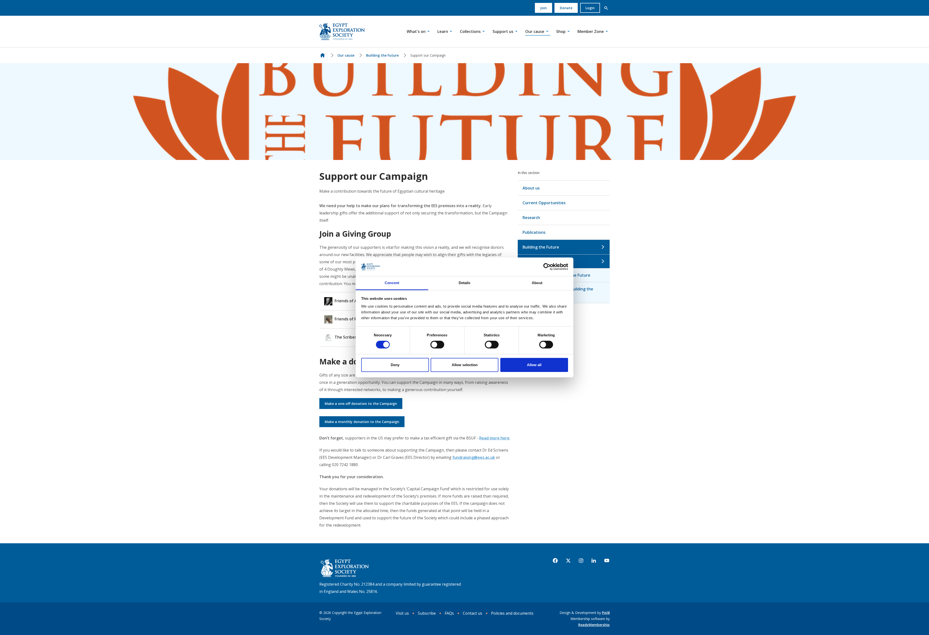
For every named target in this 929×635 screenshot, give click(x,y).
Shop (561, 31)
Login (590, 8)
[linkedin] (594, 561)
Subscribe (427, 613)
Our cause (534, 31)
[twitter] (568, 561)
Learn (442, 31)
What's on (416, 31)
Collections (470, 31)
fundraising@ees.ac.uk (473, 457)
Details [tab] (465, 283)
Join (543, 8)
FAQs (449, 613)
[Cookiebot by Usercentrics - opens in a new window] (547, 266)
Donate (566, 8)
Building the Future (382, 55)
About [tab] (537, 283)
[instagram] (581, 561)
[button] (606, 8)
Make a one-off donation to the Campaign (361, 403)
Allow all (534, 365)
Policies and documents (512, 613)
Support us (503, 31)
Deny (395, 365)
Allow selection (465, 365)
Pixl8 (606, 612)
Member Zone (590, 31)
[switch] (437, 344)
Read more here (494, 438)
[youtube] (607, 561)
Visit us (402, 613)
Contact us (472, 613)
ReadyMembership (594, 624)
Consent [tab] (392, 283)
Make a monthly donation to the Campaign (362, 421)
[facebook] (555, 561)
